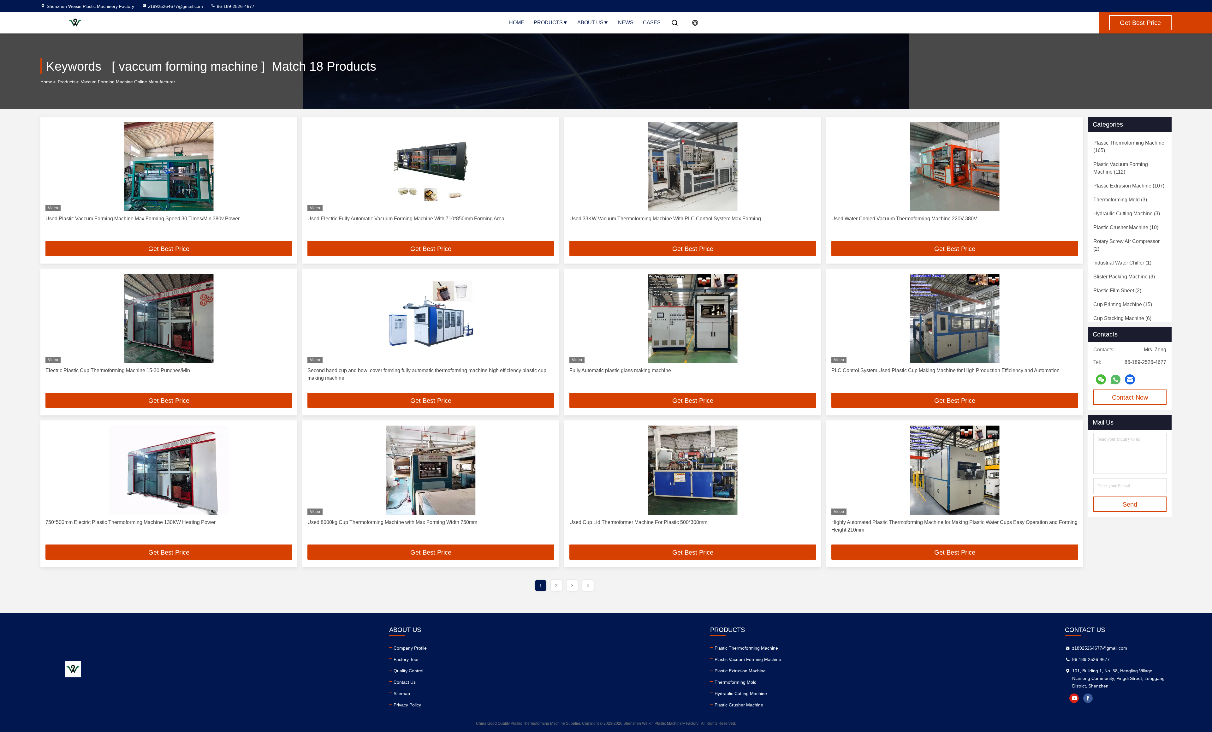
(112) (1120, 168)
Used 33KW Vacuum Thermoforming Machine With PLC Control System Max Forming (665, 218)
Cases (652, 22)
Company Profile (410, 648)
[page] (572, 585)
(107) (1128, 185)
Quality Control (408, 670)
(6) (1122, 318)
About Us (590, 22)
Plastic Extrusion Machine (740, 670)
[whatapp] (1115, 379)
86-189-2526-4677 (235, 6)
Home (516, 22)
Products (548, 22)
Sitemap (402, 693)
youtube (1074, 698)
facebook (1088, 698)
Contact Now (1130, 397)
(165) (1128, 146)
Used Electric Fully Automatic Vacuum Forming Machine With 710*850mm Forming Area (405, 218)
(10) (1125, 227)
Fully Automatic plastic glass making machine (620, 370)
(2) (1126, 245)
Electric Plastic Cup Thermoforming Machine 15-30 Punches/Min (117, 370)
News (625, 22)
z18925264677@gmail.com (175, 6)
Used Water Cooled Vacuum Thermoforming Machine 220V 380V (904, 218)
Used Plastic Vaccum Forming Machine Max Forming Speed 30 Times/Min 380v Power (142, 218)
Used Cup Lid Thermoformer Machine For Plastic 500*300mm (638, 522)
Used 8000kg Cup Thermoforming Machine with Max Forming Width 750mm (392, 522)
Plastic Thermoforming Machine (746, 648)
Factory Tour (406, 659)
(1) (1122, 262)
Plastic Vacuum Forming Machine (748, 659)
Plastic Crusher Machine (739, 704)
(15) (1122, 304)
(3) (1120, 199)
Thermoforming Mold (736, 682)
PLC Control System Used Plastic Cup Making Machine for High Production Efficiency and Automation (945, 370)
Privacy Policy (407, 704)
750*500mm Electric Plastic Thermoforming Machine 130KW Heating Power (130, 522)
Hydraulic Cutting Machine (741, 693)
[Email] (1130, 379)
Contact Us (405, 682)
